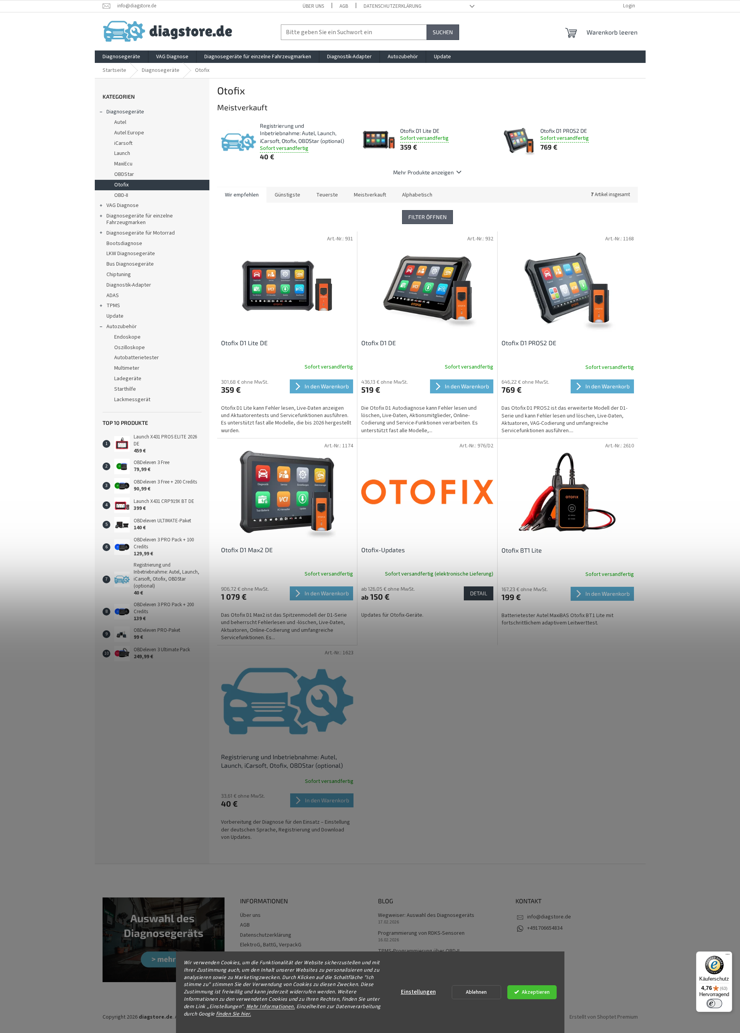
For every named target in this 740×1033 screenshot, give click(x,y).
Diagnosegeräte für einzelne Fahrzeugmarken (139, 219)
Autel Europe (129, 133)
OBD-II (121, 195)
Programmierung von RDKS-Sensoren (421, 933)
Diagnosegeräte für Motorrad (140, 233)
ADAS (112, 295)
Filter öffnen (427, 217)
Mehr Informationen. (270, 1006)
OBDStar (124, 174)
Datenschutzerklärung (392, 6)
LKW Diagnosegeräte (130, 253)
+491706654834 (544, 928)
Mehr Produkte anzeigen (423, 172)
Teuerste (327, 195)
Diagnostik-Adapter (128, 285)
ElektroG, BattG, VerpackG (270, 945)
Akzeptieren (536, 992)
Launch (122, 153)
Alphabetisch (417, 195)
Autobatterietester (136, 358)
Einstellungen (418, 992)
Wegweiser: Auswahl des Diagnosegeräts (426, 915)
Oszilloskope (129, 347)
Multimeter (126, 368)
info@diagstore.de (549, 917)
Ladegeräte (127, 379)
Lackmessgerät (132, 399)
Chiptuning (118, 274)
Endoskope (127, 337)
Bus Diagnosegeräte (130, 264)
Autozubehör (121, 326)
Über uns (313, 6)
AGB (344, 6)
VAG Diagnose (122, 205)
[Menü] (727, 956)
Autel (120, 122)
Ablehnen (476, 992)
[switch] (714, 1003)
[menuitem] (121, 56)
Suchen (443, 32)
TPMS (113, 306)
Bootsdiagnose (124, 243)
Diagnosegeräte (125, 112)
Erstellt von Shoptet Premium (603, 1017)
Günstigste (287, 195)
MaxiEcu (123, 164)
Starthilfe (125, 389)
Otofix (121, 185)
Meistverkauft (370, 195)
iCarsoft (123, 143)
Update (115, 316)
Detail (478, 593)
